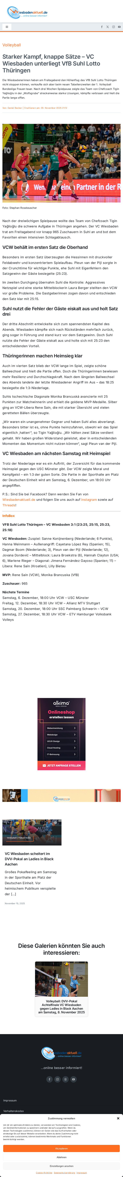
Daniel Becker (15, 108)
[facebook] (102, 27)
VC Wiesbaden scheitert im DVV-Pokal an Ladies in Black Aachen (29, 859)
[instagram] (113, 27)
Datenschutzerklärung (64, 1173)
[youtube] (119, 27)
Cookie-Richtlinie (44, 1173)
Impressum (82, 1173)
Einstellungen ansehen (61, 1166)
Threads (8, 505)
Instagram (89, 500)
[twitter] (107, 27)
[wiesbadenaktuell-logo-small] (27, 7)
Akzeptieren (61, 1148)
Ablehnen (61, 1157)
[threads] (65, 1079)
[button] (118, 1118)
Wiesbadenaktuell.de (18, 500)
